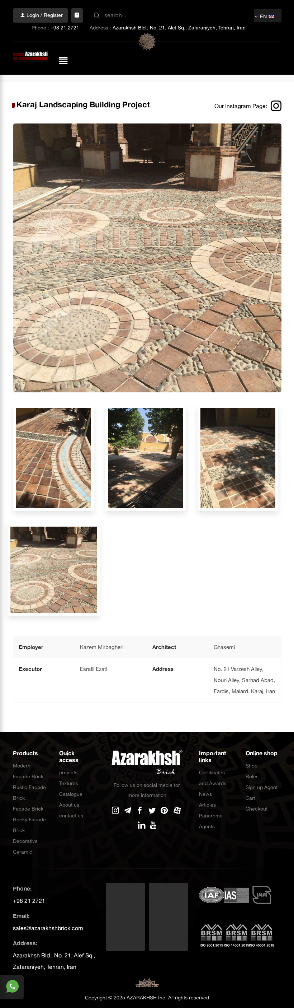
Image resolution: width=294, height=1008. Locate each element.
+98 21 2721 (65, 28)
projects (68, 772)
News (205, 794)
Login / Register (44, 15)
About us (69, 805)
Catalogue (70, 794)
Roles (252, 776)
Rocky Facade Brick (29, 825)
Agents (207, 826)
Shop (251, 766)
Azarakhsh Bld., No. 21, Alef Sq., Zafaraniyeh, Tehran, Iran (179, 28)
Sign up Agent (262, 787)
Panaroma (211, 816)
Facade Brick (28, 809)
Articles (207, 805)
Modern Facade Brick (28, 771)
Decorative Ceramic (25, 846)
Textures (68, 783)
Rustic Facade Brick (29, 792)
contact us (71, 816)
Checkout (256, 809)
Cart (250, 798)
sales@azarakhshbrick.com (48, 928)
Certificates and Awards (212, 777)
